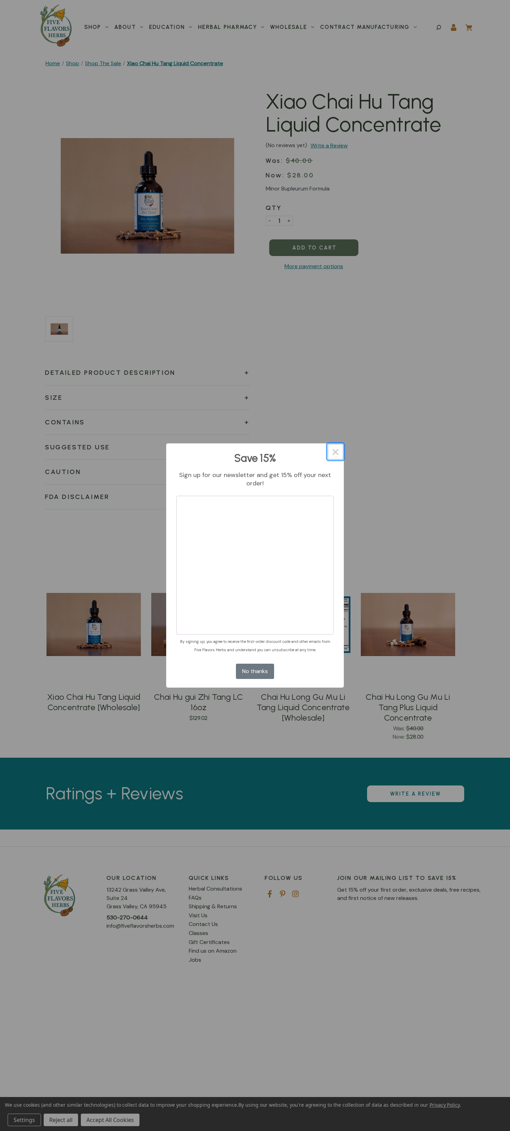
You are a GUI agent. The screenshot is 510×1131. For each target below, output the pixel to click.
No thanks (255, 671)
